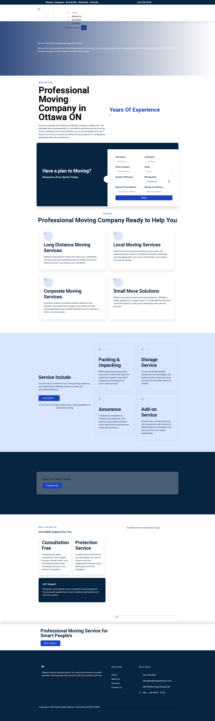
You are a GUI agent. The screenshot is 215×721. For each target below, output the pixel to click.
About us (76, 16)
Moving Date (150, 177)
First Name (120, 157)
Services (76, 20)
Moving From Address (125, 187)
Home (75, 12)
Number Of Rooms (124, 177)
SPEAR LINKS (93, 707)
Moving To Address (154, 187)
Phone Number (122, 167)
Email (147, 167)
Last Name (150, 157)
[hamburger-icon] (164, 12)
